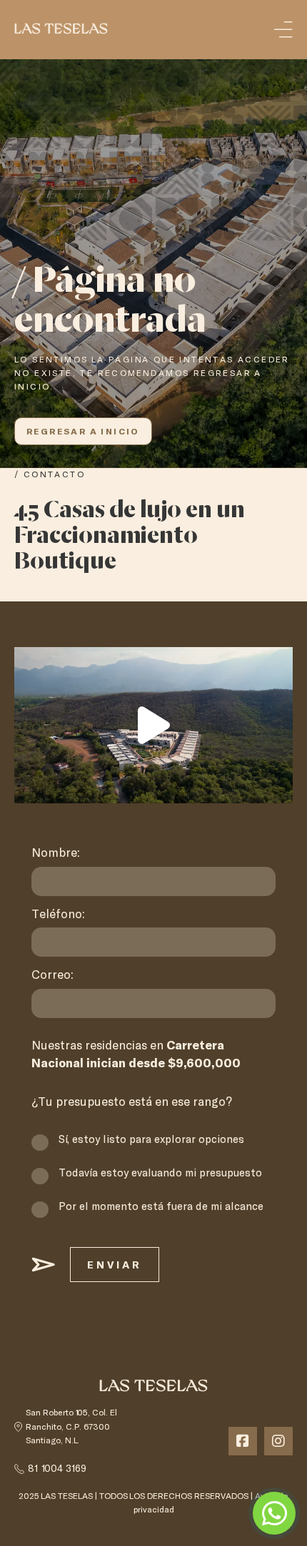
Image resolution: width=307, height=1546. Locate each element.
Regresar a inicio (83, 431)
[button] (154, 725)
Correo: (52, 975)
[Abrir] (283, 29)
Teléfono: (58, 914)
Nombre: (55, 853)
